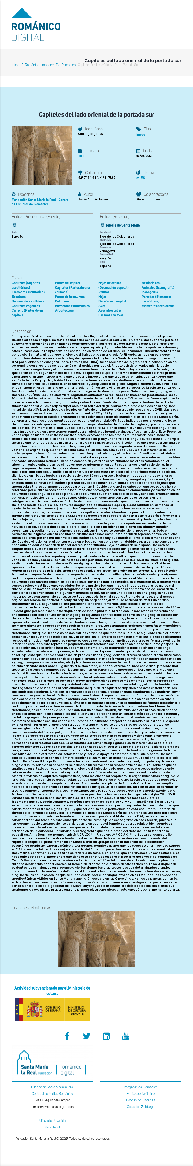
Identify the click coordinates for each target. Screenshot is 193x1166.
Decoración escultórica (28, 301)
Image (140, 134)
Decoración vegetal (112, 301)
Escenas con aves (110, 315)
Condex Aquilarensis (140, 1100)
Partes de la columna (70, 297)
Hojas (102, 297)
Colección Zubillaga (140, 1107)
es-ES (140, 178)
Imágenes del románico (58, 65)
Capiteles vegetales (26, 306)
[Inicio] (52, 24)
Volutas (103, 292)
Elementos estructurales (72, 306)
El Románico (30, 65)
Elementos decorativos (158, 306)
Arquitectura (64, 310)
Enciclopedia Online (141, 1094)
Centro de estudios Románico (52, 1094)
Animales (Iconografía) (158, 288)
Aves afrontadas (109, 310)
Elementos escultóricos (28, 292)
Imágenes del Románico (140, 1087)
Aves (101, 306)
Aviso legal (52, 1127)
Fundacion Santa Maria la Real (52, 1087)
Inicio (15, 65)
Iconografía (150, 292)
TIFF (81, 156)
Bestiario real (151, 283)
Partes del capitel (67, 283)
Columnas (62, 301)
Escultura (19, 297)
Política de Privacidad (52, 1121)
